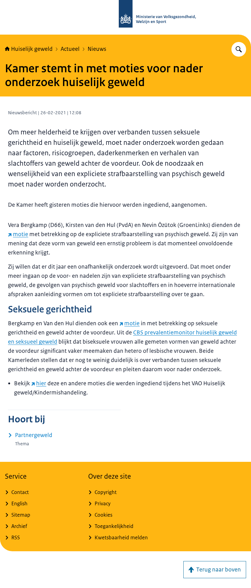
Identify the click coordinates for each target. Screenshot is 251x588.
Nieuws (97, 49)
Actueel (70, 49)
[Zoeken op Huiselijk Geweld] (238, 49)
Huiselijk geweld (32, 49)
